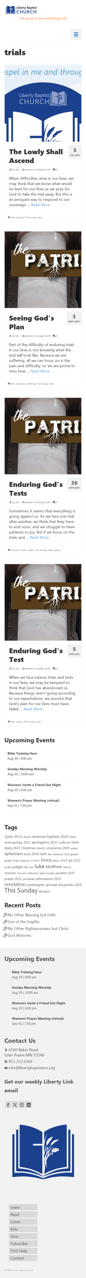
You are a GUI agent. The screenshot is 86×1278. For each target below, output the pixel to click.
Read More (40, 204)
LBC (17, 169)
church (40, 848)
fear (50, 854)
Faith (12, 217)
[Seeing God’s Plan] (43, 269)
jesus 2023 (60, 860)
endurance (15, 550)
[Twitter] (15, 1104)
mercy (67, 867)
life (26, 867)
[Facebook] (8, 1104)
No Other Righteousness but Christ (38, 928)
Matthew (54, 866)
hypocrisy (25, 860)
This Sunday (30, 217)
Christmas (28, 848)
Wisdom (44, 891)
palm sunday (47, 873)
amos (72, 836)
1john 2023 (13, 836)
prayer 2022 (13, 878)
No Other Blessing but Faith (32, 914)
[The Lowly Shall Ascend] (43, 103)
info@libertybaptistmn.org (32, 1067)
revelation (15, 884)
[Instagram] (22, 1104)
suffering (31, 383)
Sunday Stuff (43, 169)
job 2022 (74, 860)
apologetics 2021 (45, 842)
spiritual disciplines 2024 (63, 884)
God (67, 854)
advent (27, 836)
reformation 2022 (48, 878)
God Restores (19, 935)
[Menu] (76, 34)
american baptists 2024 (50, 836)
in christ (35, 860)
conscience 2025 (58, 847)
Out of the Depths (23, 921)
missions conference (28, 873)
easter (74, 848)
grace (8, 860)
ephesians (13, 853)
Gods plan (21, 383)
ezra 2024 (31, 854)
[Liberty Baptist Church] (43, 10)
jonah (7, 867)
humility (20, 217)
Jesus (46, 859)
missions (10, 873)
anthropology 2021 (17, 842)
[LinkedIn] (29, 1104)
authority (64, 842)
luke (40, 865)
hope (16, 860)
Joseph (30, 550)
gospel (74, 854)
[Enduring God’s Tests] (43, 436)
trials (39, 217)
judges (17, 866)
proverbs (29, 879)
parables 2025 (65, 873)
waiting (56, 550)
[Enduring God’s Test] (43, 602)
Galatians (58, 854)
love (31, 867)
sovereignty (36, 884)
